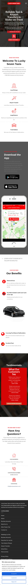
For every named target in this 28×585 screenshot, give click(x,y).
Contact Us (4, 530)
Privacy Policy (4, 556)
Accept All (14, 573)
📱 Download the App (14, 31)
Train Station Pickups (6, 543)
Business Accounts (6, 521)
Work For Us (4, 524)
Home (2, 515)
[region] (14, 572)
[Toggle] (2, 258)
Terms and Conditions (6, 559)
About (2, 518)
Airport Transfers (5, 546)
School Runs (4, 549)
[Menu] (26, 3)
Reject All (14, 581)
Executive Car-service (6, 540)
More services (4, 551)
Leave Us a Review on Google (14, 403)
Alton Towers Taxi (5, 527)
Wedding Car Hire (5, 534)
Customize (14, 577)
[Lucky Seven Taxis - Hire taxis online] (14, 3)
